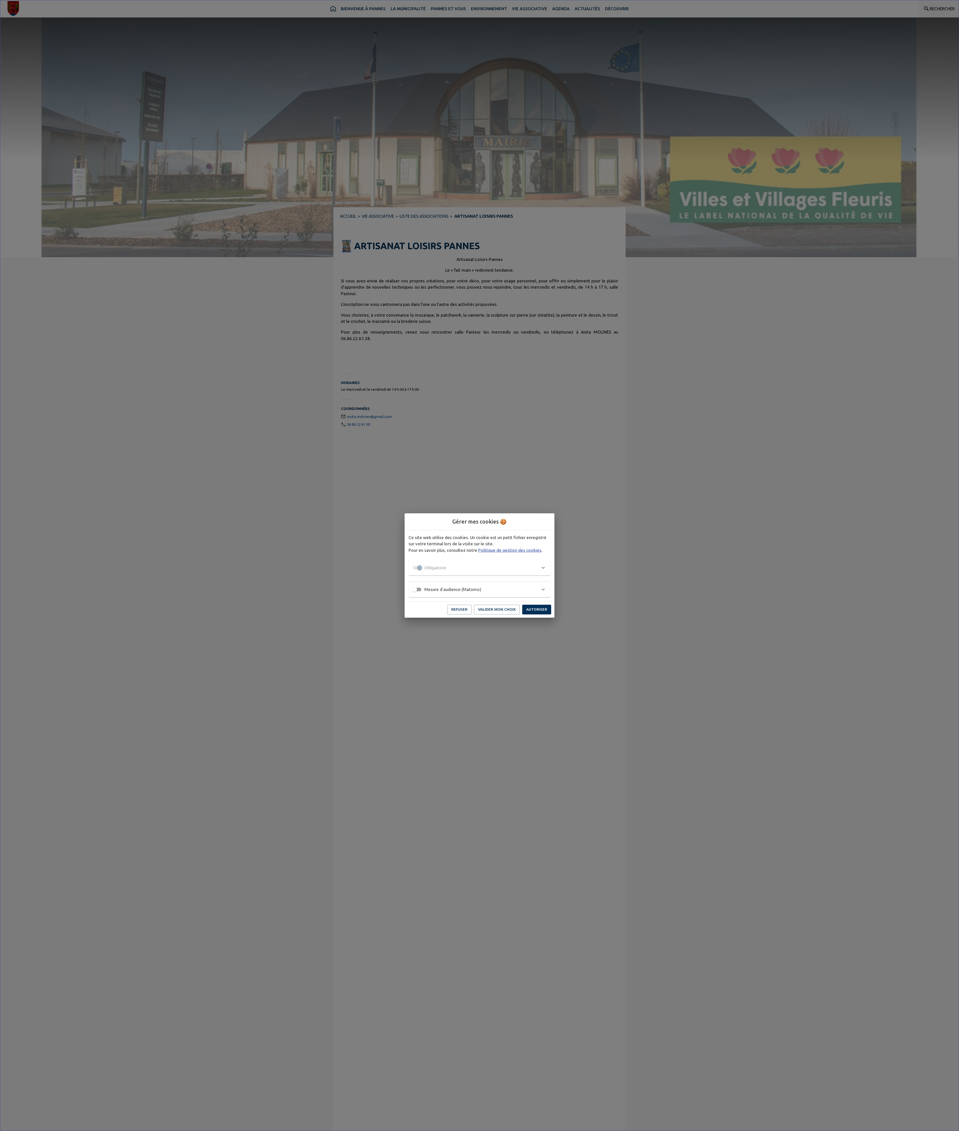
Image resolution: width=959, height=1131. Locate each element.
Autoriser (536, 609)
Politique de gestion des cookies (509, 550)
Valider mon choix (497, 609)
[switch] (414, 589)
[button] (479, 567)
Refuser (459, 609)
